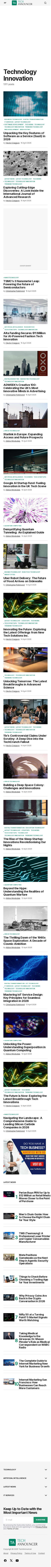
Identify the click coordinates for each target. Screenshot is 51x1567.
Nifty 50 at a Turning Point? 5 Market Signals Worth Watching (33, 1317)
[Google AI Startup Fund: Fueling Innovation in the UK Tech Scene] (25, 461)
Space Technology (12, 431)
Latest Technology (23, 122)
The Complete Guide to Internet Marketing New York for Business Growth (34, 1363)
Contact (41, 1553)
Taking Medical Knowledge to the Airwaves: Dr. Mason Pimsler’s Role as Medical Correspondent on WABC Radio (34, 1340)
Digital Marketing (11, 379)
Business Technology (13, 119)
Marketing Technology (30, 379)
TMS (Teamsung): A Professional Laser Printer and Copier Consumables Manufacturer (34, 1237)
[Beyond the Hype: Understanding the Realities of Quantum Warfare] (25, 869)
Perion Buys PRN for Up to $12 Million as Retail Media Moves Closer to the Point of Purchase (35, 1197)
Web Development (11, 129)
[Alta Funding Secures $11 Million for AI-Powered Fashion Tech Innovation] (25, 311)
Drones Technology (12, 572)
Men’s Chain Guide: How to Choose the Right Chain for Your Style (34, 1217)
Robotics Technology (31, 572)
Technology (39, 124)
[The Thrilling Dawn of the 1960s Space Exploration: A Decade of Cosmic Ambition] (25, 918)
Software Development (14, 124)
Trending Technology (34, 127)
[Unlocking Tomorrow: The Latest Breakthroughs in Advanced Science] (25, 659)
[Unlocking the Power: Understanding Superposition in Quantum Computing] (25, 1025)
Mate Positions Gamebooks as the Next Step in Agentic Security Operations (33, 1259)
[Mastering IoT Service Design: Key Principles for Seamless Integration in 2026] (25, 968)
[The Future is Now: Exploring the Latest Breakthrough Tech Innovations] (25, 1074)
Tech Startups (10, 329)
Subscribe (40, 1520)
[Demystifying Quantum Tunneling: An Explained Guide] (25, 510)
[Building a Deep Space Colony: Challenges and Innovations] (25, 766)
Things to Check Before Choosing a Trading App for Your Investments (33, 1279)
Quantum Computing (12, 526)
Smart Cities (9, 574)
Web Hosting (25, 129)
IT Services (8, 122)
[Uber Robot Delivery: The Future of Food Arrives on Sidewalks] (25, 556)
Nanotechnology (11, 277)
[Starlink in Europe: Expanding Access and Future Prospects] (25, 415)
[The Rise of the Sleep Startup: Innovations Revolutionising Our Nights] (25, 812)
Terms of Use (12, 1529)
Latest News (9, 179)
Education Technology (35, 828)
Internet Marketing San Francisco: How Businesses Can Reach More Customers (33, 1384)
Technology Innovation (14, 127)
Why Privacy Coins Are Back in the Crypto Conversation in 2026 (33, 1298)
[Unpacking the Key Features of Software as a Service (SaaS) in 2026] (25, 103)
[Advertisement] (25, 35)
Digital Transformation (33, 119)
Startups (26, 620)
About (5, 1553)
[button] (5, 3)
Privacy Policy (41, 1527)
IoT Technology (32, 983)
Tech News (29, 124)
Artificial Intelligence (13, 327)
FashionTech (29, 327)
